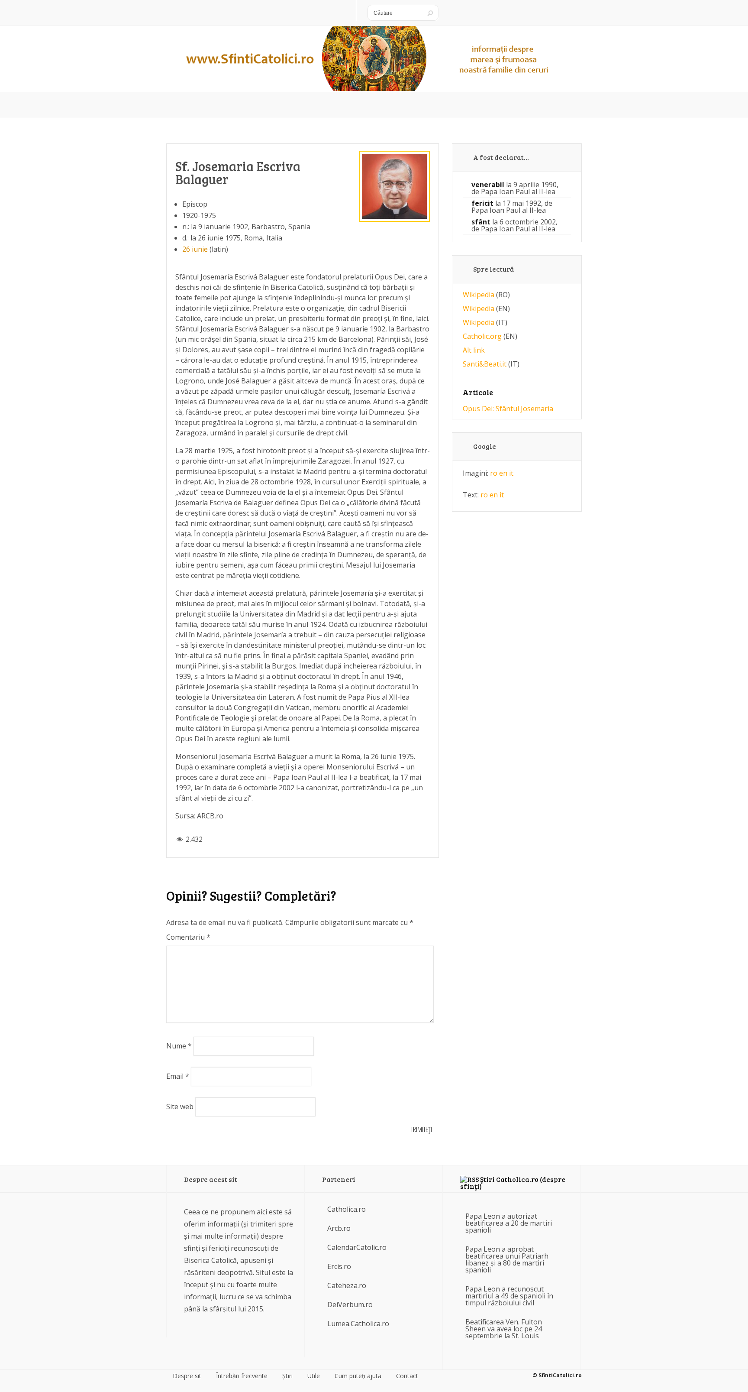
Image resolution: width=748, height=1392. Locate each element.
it (511, 473)
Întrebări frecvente (242, 1376)
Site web (179, 1106)
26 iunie (195, 249)
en (503, 473)
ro (493, 473)
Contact (407, 1376)
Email (177, 1076)
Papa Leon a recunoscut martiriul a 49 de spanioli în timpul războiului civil (509, 1296)
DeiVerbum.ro (350, 1304)
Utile (313, 1376)
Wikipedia (478, 294)
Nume (179, 1046)
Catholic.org (482, 336)
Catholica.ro (346, 1209)
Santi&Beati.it (484, 364)
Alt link (474, 350)
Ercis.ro (339, 1266)
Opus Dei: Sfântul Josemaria (508, 408)
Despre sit (187, 1376)
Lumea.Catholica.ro (358, 1323)
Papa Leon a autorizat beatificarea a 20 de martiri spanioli (508, 1223)
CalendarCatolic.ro (357, 1247)
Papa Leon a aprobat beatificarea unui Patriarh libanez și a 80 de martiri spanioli (506, 1259)
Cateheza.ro (346, 1285)
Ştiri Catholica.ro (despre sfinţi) (512, 1183)
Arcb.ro (339, 1228)
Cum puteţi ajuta (358, 1376)
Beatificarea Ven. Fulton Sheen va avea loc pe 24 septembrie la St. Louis (503, 1328)
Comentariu (188, 937)
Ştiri (287, 1376)
